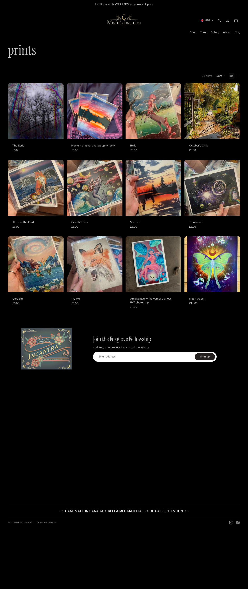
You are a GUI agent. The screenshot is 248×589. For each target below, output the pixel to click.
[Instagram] (231, 522)
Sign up (205, 356)
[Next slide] (175, 264)
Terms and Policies (47, 522)
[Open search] (219, 20)
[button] (220, 76)
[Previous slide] (131, 264)
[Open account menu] (227, 20)
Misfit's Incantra (24, 522)
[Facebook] (238, 522)
